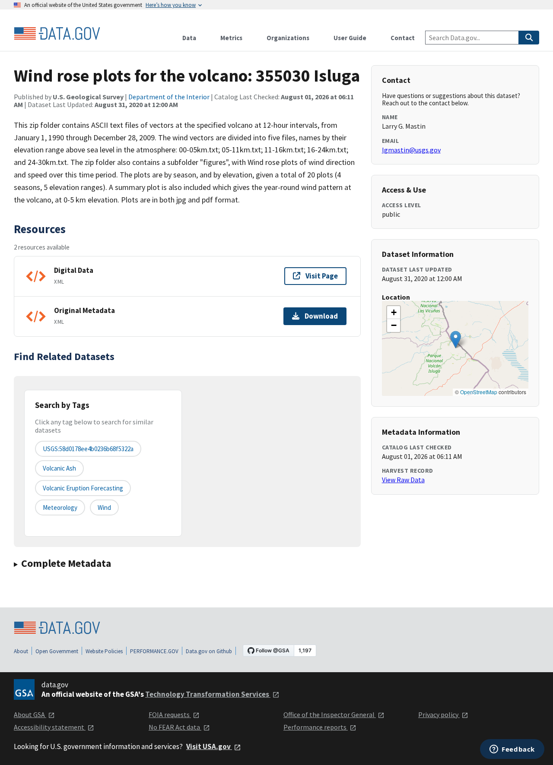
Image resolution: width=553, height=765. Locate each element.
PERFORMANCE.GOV (154, 651)
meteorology (60, 507)
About (21, 651)
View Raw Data (403, 479)
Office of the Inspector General (329, 714)
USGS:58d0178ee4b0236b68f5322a (88, 449)
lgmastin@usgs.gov (411, 149)
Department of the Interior (169, 96)
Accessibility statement (50, 727)
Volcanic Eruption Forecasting (83, 488)
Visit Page (321, 276)
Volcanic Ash (59, 468)
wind (104, 507)
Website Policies (104, 651)
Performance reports (315, 727)
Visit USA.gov (209, 746)
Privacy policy (439, 714)
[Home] (57, 33)
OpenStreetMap (478, 391)
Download (321, 316)
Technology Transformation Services (207, 694)
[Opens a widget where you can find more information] (512, 750)
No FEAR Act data (175, 727)
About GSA (30, 714)
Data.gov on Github (209, 651)
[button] (455, 339)
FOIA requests (170, 714)
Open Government (56, 651)
